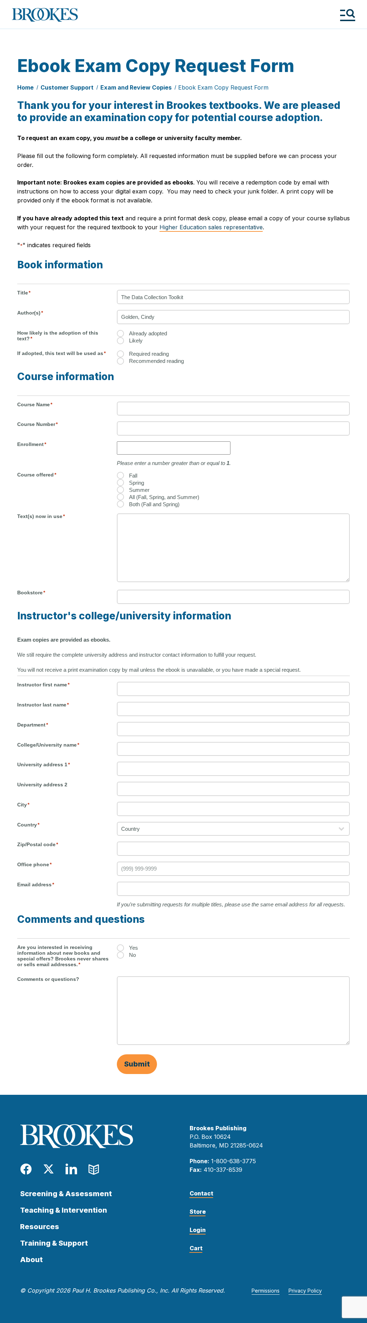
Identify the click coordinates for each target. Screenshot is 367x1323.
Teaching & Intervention (63, 1210)
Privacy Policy (305, 1291)
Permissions (266, 1291)
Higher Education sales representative (211, 227)
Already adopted (148, 333)
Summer (139, 490)
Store (198, 1211)
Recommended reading (156, 361)
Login (198, 1229)
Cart (196, 1248)
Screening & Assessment (66, 1193)
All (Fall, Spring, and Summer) (164, 497)
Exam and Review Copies (136, 87)
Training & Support (54, 1243)
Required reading (149, 354)
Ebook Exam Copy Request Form (223, 87)
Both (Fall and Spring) (154, 504)
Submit (137, 1064)
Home (25, 87)
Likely (136, 340)
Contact (201, 1193)
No (132, 955)
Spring (136, 483)
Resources (39, 1226)
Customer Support (67, 87)
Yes (133, 948)
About (31, 1259)
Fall (133, 476)
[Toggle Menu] (347, 15)
